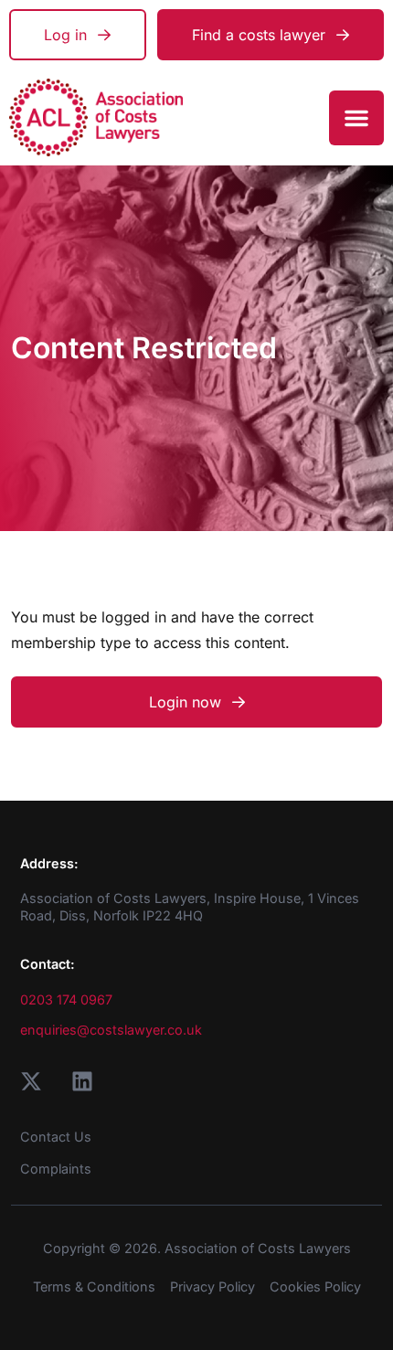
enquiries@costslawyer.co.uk (111, 1029)
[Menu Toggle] (356, 117)
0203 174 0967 (66, 999)
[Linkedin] (82, 1081)
